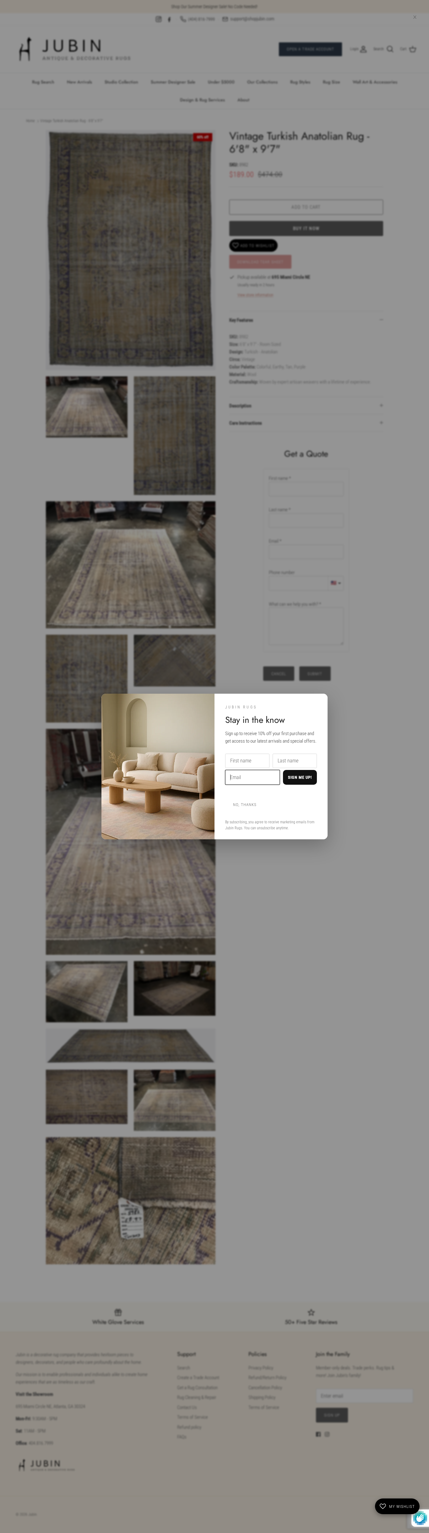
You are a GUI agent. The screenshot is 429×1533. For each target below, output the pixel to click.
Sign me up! (300, 777)
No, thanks (245, 804)
